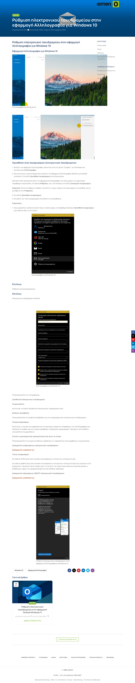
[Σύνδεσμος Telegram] (88, 570)
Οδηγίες (16, 15)
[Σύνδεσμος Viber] (92, 570)
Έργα (99, 49)
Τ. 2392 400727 (67, 670)
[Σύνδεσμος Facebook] (69, 570)
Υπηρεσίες (101, 78)
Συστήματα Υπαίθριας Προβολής (106, 58)
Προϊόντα (101, 74)
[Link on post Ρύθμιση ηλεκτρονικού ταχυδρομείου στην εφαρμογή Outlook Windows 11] (32, 592)
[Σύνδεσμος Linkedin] (83, 570)
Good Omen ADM (36, 30)
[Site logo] (107, 4)
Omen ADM (101, 45)
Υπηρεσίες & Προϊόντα (106, 70)
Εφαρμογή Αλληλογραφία (37, 570)
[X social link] (74, 570)
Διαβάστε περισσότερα (32, 621)
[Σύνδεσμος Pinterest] (79, 570)
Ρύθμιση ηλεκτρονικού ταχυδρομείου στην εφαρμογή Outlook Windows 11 (32, 609)
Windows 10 (19, 570)
